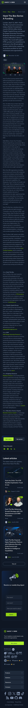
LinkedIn (23, 405)
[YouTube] (11, 697)
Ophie (9, 522)
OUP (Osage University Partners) (11, 334)
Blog (9, 12)
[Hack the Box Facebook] (5, 693)
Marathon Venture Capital (9, 412)
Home (4, 12)
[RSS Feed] (14, 449)
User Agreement (8, 704)
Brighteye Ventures (8, 375)
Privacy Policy (18, 702)
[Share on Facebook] (4, 449)
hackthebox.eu (12, 302)
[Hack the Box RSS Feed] (7, 697)
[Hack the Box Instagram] (9, 693)
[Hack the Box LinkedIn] (18, 693)
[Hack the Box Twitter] (14, 693)
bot (7, 55)
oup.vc (13, 370)
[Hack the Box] (10, 631)
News (13, 12)
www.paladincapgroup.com (10, 329)
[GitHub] (16, 697)
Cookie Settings (10, 702)
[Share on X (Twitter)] (11, 449)
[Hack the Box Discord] (20, 697)
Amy (9, 491)
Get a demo (9, 439)
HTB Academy (20, 294)
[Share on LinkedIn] (8, 449)
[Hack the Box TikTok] (22, 693)
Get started (19, 439)
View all (14, 564)
